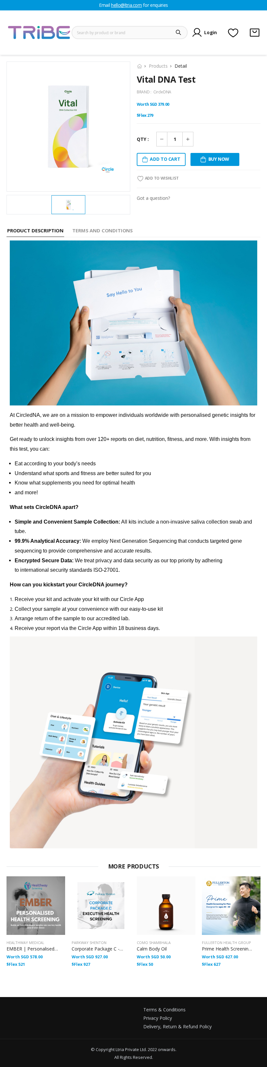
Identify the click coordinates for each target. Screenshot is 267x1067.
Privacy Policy (157, 1018)
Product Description (35, 230)
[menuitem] (68, 204)
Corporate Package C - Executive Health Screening (124, 949)
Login (210, 32)
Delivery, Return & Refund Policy (177, 1026)
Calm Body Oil (152, 949)
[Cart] (254, 32)
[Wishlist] (233, 32)
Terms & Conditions (164, 1009)
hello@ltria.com (126, 5)
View (35, 927)
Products (158, 66)
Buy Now (219, 159)
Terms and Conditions (102, 230)
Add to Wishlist (161, 178)
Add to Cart (165, 159)
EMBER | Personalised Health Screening (49, 949)
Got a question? (153, 198)
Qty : (143, 139)
